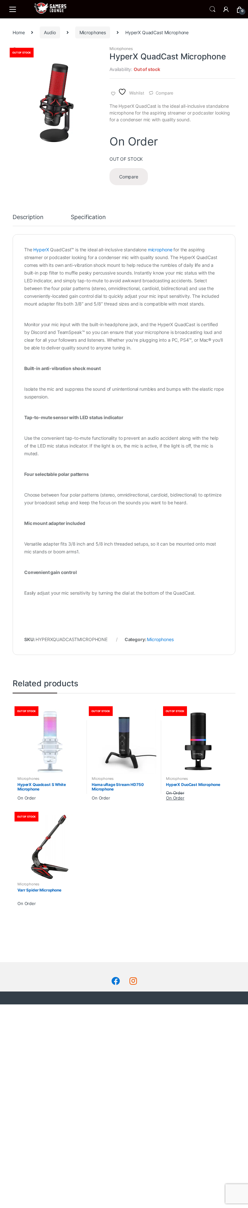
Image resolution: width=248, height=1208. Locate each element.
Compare (164, 93)
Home (19, 32)
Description (28, 217)
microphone (160, 249)
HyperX (41, 249)
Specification (88, 217)
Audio (50, 32)
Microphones (92, 32)
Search (212, 9)
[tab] (28, 220)
